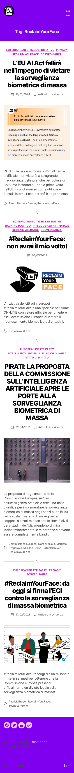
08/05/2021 (39, 255)
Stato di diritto (37, 357)
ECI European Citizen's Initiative (30, 49)
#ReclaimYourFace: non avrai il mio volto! (37, 242)
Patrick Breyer (52, 548)
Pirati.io (20, 765)
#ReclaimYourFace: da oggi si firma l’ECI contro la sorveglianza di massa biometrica (36, 594)
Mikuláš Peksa (32, 548)
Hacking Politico (18, 225)
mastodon (39, 742)
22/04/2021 (22, 427)
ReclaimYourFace (25, 54)
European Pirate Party (37, 349)
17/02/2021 (23, 614)
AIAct (12, 203)
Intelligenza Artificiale (51, 225)
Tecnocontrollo (18, 705)
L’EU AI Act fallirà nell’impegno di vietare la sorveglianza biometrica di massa (37, 74)
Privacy (62, 49)
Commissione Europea (23, 544)
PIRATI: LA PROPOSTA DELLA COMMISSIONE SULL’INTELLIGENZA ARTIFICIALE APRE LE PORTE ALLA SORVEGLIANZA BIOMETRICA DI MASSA (37, 392)
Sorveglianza (51, 54)
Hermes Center (26, 203)
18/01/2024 (23, 94)
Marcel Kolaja (46, 544)
